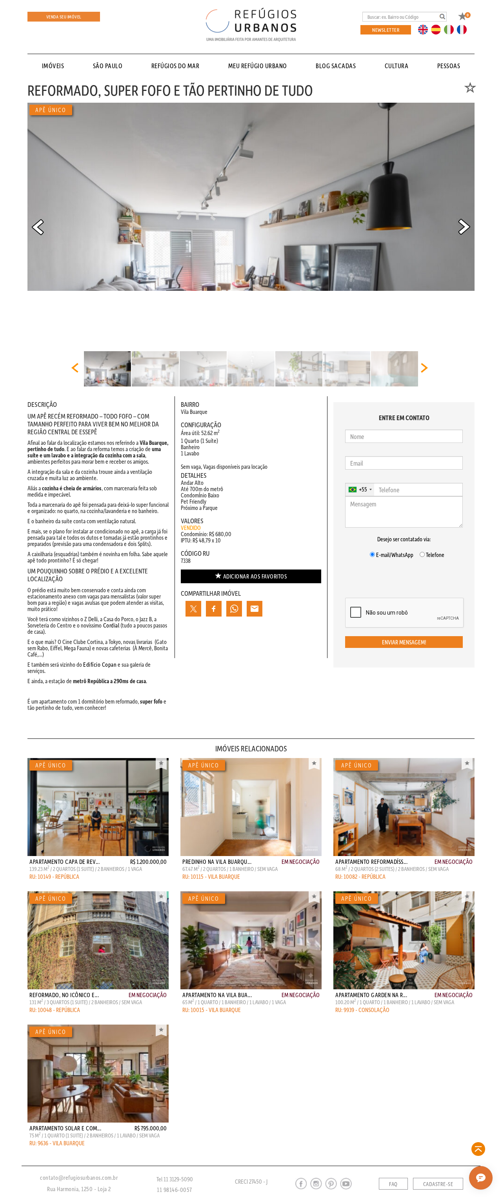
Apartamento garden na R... (371, 995)
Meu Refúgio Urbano (257, 66)
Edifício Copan (99, 664)
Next (464, 227)
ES (438, 29)
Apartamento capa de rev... (64, 861)
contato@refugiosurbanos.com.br (79, 1177)
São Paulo (108, 66)
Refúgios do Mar (175, 66)
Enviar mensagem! (404, 642)
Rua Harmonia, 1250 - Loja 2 (79, 1189)
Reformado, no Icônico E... (64, 995)
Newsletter (385, 29)
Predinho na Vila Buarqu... (216, 861)
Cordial (110, 625)
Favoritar (161, 764)
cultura (397, 66)
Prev (37, 227)
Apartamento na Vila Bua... (217, 995)
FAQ (393, 1184)
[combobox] (360, 489)
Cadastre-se (438, 1184)
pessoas (448, 66)
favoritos (255, 576)
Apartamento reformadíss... (371, 861)
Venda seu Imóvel (64, 17)
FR (464, 29)
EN (425, 29)
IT (452, 29)
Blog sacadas (336, 66)
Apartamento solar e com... (65, 1128)
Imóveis (53, 66)
